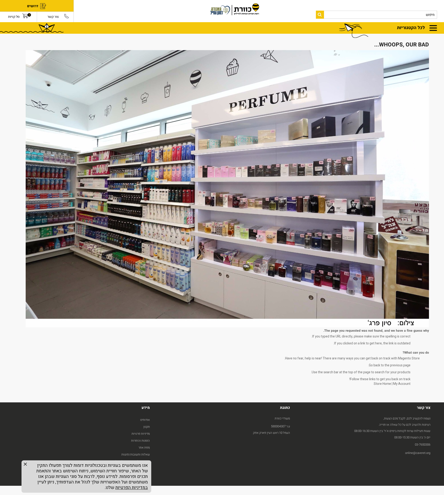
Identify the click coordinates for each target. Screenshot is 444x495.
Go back (374, 365)
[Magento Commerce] (208, 11)
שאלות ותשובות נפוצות (135, 454)
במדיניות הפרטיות (131, 487)
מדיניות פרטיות (141, 433)
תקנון (146, 427)
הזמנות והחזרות (140, 440)
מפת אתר (144, 447)
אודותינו (145, 420)
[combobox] (376, 15)
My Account (401, 383)
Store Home (382, 383)
